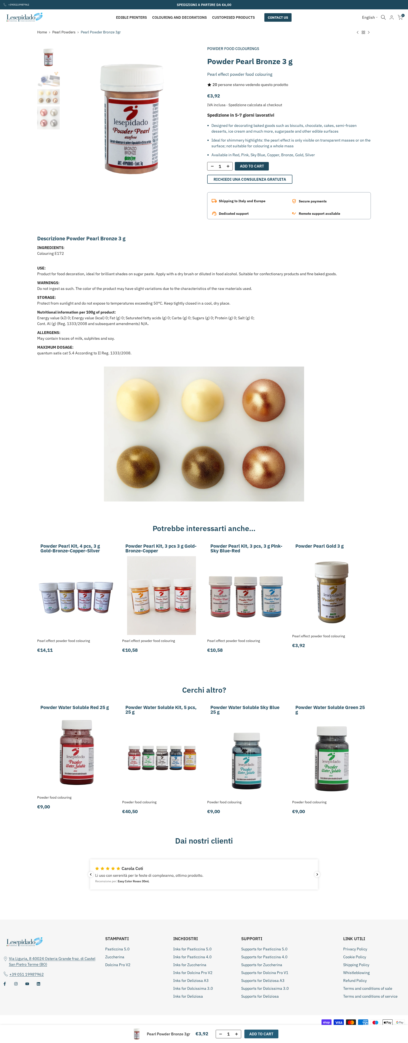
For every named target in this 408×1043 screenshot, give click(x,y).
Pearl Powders (63, 32)
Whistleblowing (356, 972)
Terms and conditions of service (370, 996)
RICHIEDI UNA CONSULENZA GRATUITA (250, 179)
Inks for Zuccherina (189, 964)
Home (42, 32)
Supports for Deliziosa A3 (263, 980)
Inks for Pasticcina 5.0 (192, 949)
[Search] (383, 17)
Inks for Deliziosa (188, 996)
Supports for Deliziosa (260, 996)
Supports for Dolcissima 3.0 (265, 988)
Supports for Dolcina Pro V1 (264, 972)
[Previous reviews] (91, 874)
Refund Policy (355, 980)
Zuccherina (114, 956)
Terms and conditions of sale (367, 988)
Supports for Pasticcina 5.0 (264, 949)
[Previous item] (70, 119)
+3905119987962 (18, 4)
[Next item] (192, 119)
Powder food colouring (54, 797)
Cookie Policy (354, 956)
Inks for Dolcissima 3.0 (193, 988)
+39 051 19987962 (26, 974)
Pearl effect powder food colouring (63, 641)
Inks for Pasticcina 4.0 (192, 956)
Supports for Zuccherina (261, 964)
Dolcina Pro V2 (117, 964)
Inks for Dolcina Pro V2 (192, 972)
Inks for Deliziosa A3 (191, 980)
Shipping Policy (356, 964)
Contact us (278, 17)
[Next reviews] (317, 874)
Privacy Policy (355, 949)
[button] (204, 874)
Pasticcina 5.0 (117, 949)
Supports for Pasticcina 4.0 (264, 956)
